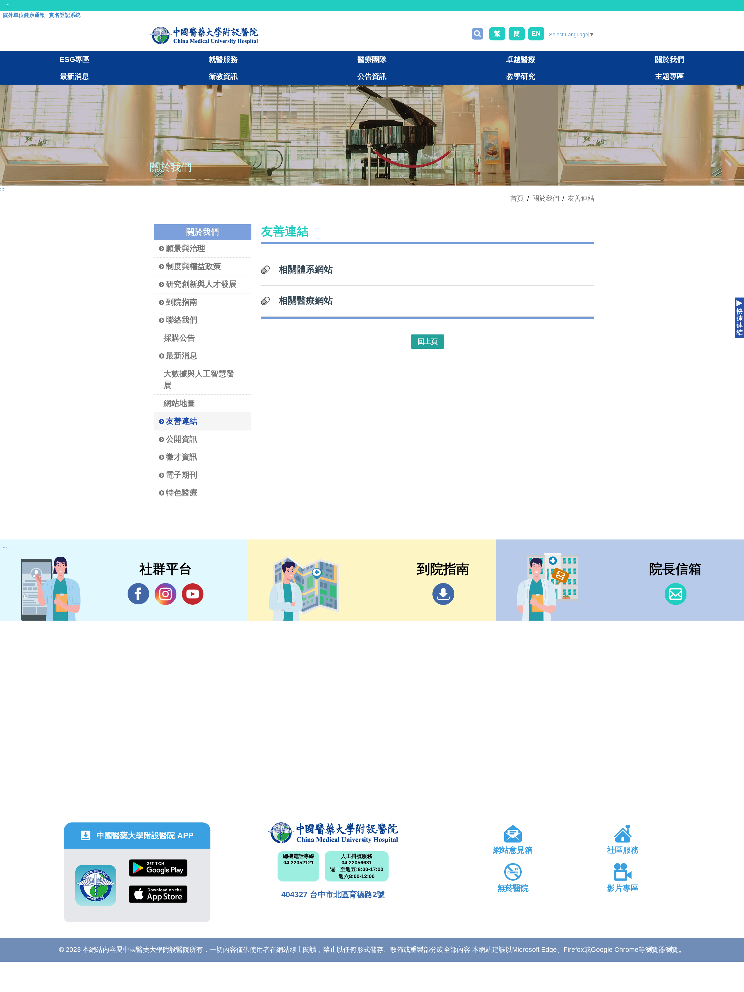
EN (536, 33)
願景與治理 (185, 248)
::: (7, 5)
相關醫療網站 (306, 300)
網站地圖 (179, 403)
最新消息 (181, 355)
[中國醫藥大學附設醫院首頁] (204, 35)
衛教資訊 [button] (223, 76)
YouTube (192, 594)
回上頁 (428, 341)
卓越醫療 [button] (520, 59)
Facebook (138, 594)
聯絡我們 (181, 320)
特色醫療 (181, 492)
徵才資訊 (181, 457)
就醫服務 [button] (223, 59)
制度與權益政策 (193, 266)
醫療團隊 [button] (372, 59)
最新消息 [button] (74, 76)
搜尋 (477, 34)
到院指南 (181, 302)
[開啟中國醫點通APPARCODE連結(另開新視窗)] (95, 885)
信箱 (675, 594)
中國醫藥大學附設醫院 (333, 832)
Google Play (158, 872)
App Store (158, 898)
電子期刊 (181, 475)
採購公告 (179, 338)
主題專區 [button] (669, 76)
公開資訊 (181, 439)
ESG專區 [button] (75, 59)
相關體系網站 (306, 269)
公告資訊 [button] (372, 76)
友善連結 (581, 198)
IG (165, 594)
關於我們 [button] (669, 59)
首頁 (517, 198)
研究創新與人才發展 (201, 284)
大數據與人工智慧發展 (199, 379)
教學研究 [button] (520, 76)
